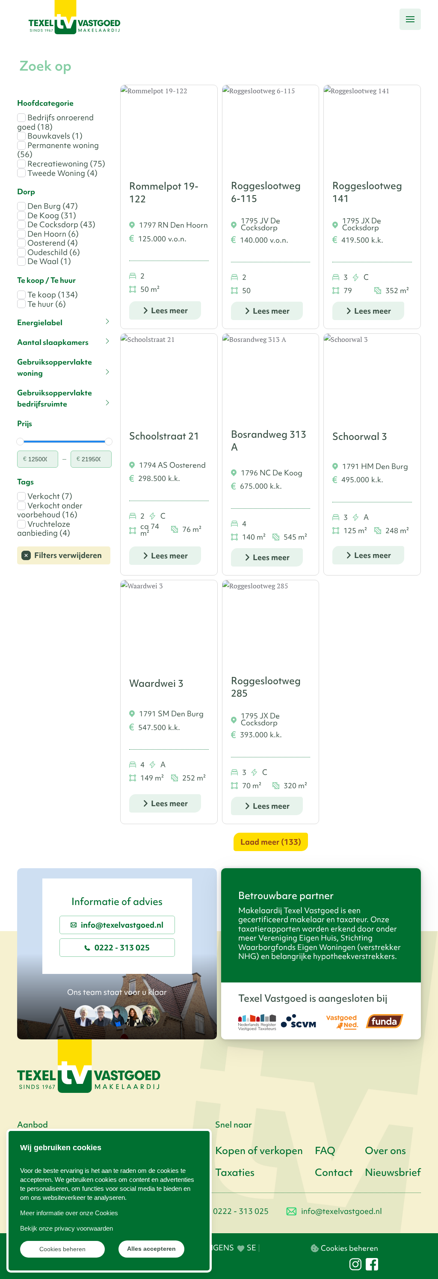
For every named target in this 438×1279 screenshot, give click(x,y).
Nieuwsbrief (393, 1172)
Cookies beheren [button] (62, 1249)
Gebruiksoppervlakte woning (54, 367)
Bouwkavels (54, 136)
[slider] (20, 441)
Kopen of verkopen (259, 1150)
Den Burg (52, 206)
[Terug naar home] (74, 19)
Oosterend (52, 243)
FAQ (325, 1150)
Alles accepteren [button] (151, 1249)
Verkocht (49, 496)
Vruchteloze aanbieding (43, 528)
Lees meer (169, 310)
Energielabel (39, 322)
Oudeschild (53, 252)
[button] (410, 19)
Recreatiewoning (65, 164)
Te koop (52, 295)
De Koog (51, 215)
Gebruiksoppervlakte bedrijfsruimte (54, 398)
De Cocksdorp (60, 224)
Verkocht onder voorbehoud (50, 510)
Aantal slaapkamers (53, 342)
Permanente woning (58, 150)
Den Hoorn (52, 234)
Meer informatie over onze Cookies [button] (69, 1213)
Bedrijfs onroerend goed (55, 122)
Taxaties (235, 1172)
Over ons (385, 1150)
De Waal (48, 261)
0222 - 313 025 (122, 948)
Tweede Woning (62, 173)
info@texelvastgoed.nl (122, 925)
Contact (334, 1172)
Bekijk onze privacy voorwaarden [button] (66, 1228)
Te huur (46, 304)
